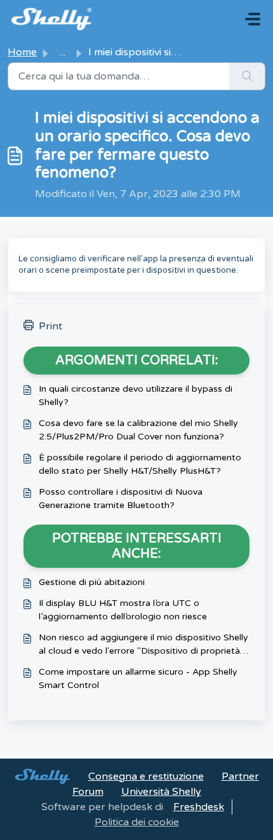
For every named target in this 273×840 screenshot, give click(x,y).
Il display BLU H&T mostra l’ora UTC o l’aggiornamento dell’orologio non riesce (123, 610)
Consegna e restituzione (146, 776)
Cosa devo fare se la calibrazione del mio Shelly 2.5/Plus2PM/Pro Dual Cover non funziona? (138, 430)
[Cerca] (247, 76)
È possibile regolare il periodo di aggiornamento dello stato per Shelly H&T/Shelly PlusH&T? (140, 464)
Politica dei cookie (137, 822)
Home (22, 52)
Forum (87, 791)
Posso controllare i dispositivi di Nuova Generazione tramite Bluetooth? (121, 498)
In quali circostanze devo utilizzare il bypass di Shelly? (135, 395)
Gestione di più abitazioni (92, 582)
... (62, 52)
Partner (240, 776)
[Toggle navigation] (252, 19)
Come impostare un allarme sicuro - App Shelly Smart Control (138, 678)
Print (50, 326)
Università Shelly (161, 791)
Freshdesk (198, 807)
